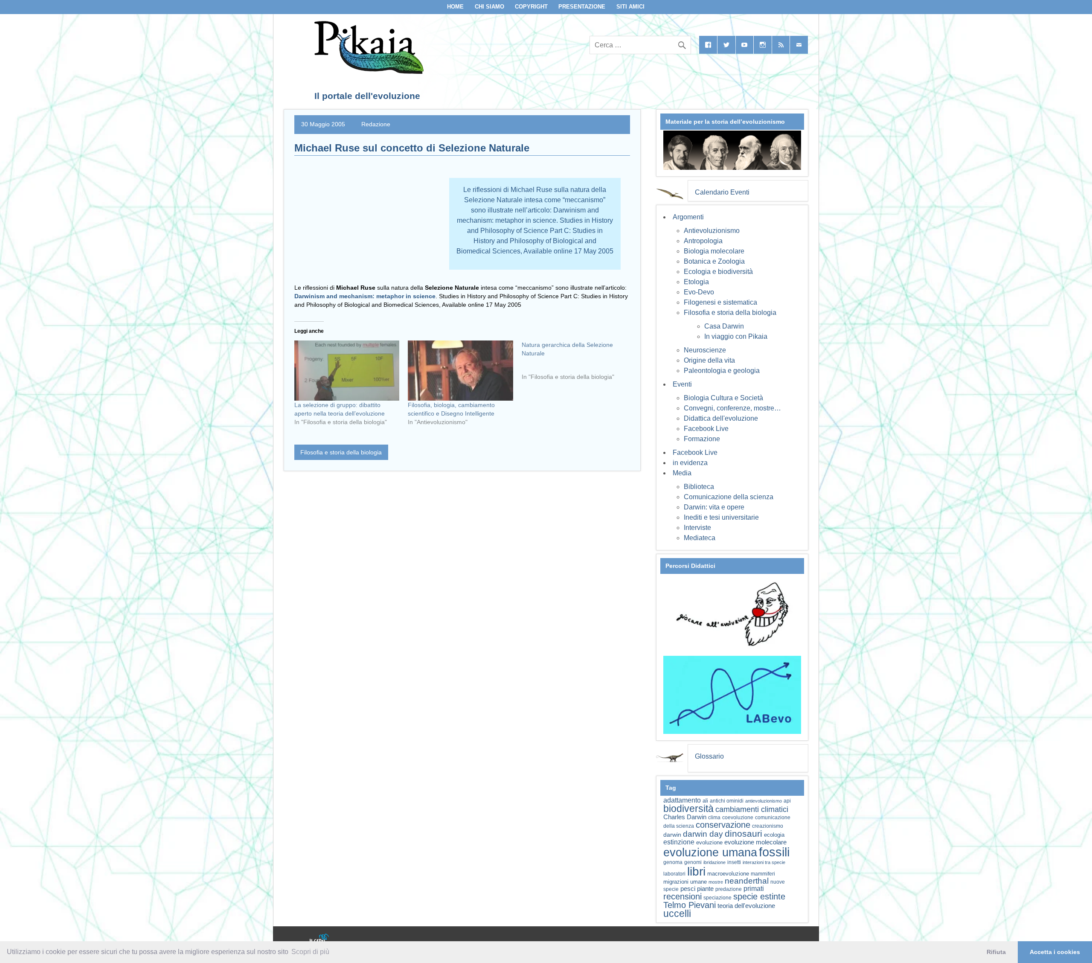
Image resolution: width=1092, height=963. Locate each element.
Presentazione (581, 6)
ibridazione (714, 862)
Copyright (531, 6)
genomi (693, 862)
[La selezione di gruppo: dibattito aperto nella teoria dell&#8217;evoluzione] (346, 370)
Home (455, 6)
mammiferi (763, 874)
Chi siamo (489, 6)
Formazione (702, 438)
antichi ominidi (726, 801)
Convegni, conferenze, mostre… (732, 408)
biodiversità (688, 808)
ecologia (774, 835)
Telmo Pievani (689, 905)
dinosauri (743, 833)
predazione (728, 889)
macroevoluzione (728, 873)
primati (753, 888)
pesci (687, 888)
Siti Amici (630, 6)
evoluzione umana (710, 852)
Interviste (697, 527)
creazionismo (767, 826)
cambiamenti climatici (751, 809)
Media (682, 473)
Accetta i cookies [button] (1055, 951)
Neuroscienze (705, 350)
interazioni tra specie (764, 862)
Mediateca (699, 537)
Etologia (696, 281)
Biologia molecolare (714, 251)
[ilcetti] (319, 939)
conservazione (723, 824)
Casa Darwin (724, 326)
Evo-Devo (699, 292)
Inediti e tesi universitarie (721, 517)
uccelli (677, 913)
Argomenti (688, 217)
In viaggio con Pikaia (735, 336)
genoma (672, 862)
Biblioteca (699, 486)
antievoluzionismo (763, 800)
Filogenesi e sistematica (720, 302)
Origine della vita (709, 360)
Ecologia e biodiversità (718, 271)
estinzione (678, 842)
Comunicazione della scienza (728, 496)
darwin (672, 834)
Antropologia (703, 240)
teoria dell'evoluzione (746, 905)
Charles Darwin (684, 817)
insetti (734, 862)
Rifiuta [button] (996, 951)
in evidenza (690, 462)
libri (696, 871)
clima (714, 817)
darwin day (703, 833)
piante (705, 888)
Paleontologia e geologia (722, 370)
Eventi (682, 384)
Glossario (709, 756)
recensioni (682, 896)
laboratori (674, 873)
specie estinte (759, 896)
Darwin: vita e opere (714, 507)
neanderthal (747, 880)
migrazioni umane (685, 882)
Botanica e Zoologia (714, 261)
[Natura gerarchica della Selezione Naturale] (578, 363)
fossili (774, 852)
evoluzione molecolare (755, 842)
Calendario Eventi (722, 192)
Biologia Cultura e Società (723, 397)
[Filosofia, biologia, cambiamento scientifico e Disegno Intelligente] (460, 370)
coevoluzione (737, 817)
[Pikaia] (367, 71)
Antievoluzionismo (712, 230)
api (787, 801)
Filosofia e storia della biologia (341, 452)
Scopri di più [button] (310, 951)
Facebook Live (706, 428)
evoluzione (709, 842)
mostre (716, 881)
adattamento (682, 800)
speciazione (717, 898)
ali (705, 800)
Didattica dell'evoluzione (721, 418)
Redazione (375, 124)
